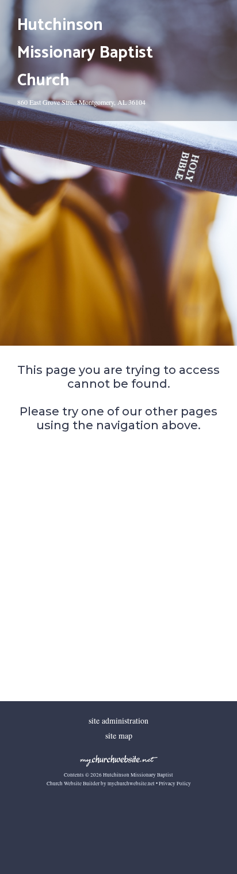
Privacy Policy (175, 783)
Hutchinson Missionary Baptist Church (85, 53)
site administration (118, 720)
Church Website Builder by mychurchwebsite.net (101, 783)
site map (118, 735)
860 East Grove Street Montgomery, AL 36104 (81, 102)
